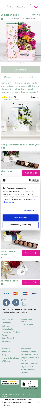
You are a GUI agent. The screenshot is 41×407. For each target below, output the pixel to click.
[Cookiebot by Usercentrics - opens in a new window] (29, 180)
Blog (4, 355)
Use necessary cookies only (20, 225)
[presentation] (4, 48)
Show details (29, 210)
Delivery (33, 77)
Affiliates (6, 361)
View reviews (35, 97)
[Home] (2, 19)
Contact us (6, 323)
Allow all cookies (20, 217)
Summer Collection (29, 364)
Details (7, 77)
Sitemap (24, 373)
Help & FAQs (7, 329)
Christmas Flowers (13, 19)
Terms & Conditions (10, 358)
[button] (18, 63)
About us (6, 352)
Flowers (20, 77)
